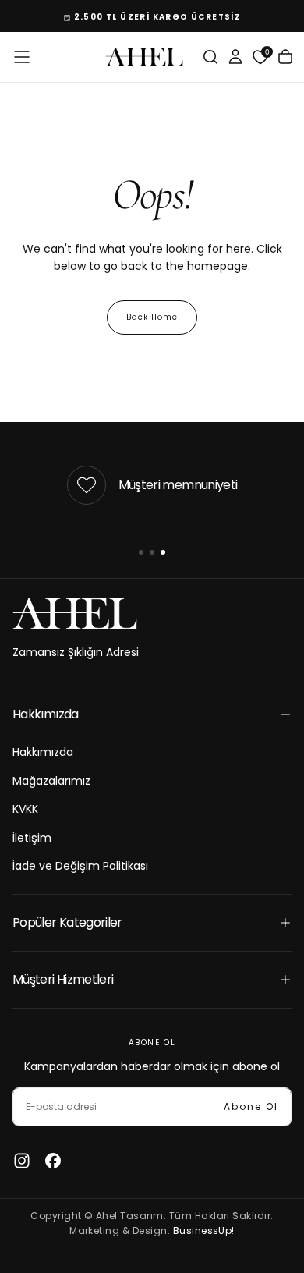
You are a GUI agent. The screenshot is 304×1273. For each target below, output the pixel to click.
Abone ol (251, 1106)
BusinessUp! (204, 1230)
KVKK (25, 809)
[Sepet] (285, 56)
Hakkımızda (42, 752)
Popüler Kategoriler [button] (67, 922)
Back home (152, 317)
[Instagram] (21, 1160)
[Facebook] (53, 1160)
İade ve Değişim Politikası (80, 866)
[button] (21, 57)
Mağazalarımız (51, 781)
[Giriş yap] (235, 56)
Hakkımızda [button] (45, 714)
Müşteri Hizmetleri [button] (62, 979)
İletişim (31, 838)
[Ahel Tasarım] (74, 613)
